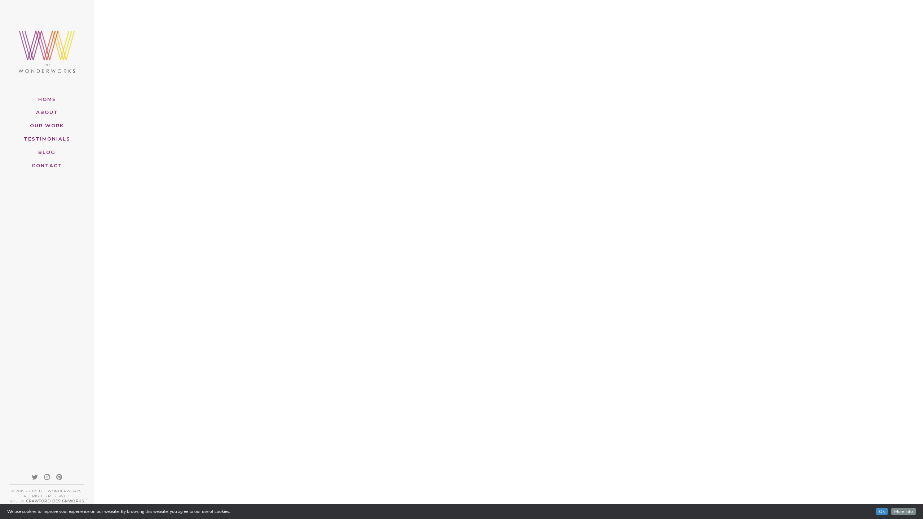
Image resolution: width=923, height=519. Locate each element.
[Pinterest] (59, 477)
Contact (47, 165)
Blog (47, 152)
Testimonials (47, 139)
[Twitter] (34, 477)
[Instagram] (47, 477)
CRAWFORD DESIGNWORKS (55, 501)
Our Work (47, 125)
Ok (882, 511)
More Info (903, 511)
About (47, 112)
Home (47, 99)
